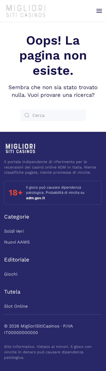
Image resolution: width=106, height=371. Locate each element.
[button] (99, 11)
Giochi (10, 274)
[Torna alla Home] (26, 11)
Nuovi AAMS (17, 242)
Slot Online (16, 306)
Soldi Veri (14, 231)
